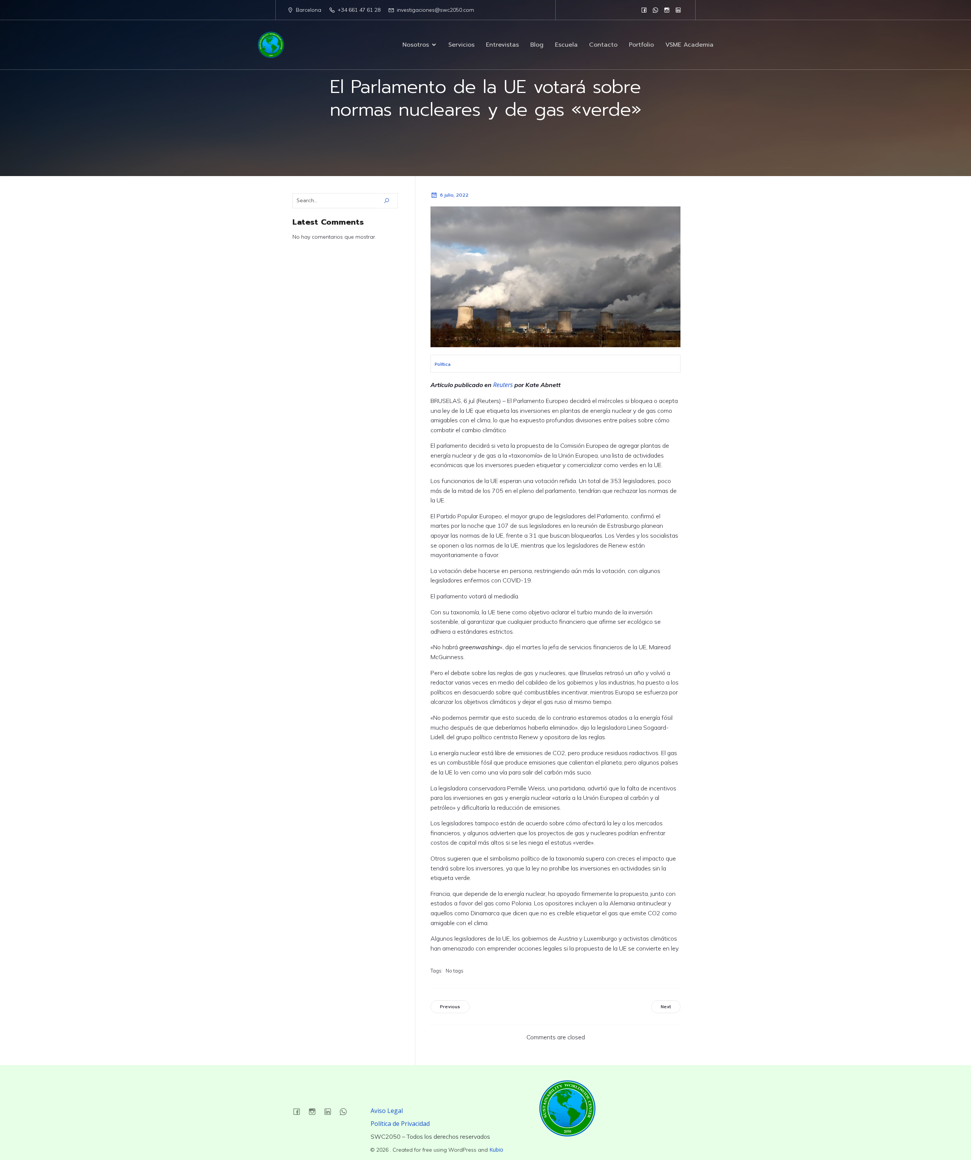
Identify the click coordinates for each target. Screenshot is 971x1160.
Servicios (461, 44)
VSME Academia (689, 44)
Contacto (603, 44)
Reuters (503, 385)
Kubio (496, 1149)
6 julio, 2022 (454, 195)
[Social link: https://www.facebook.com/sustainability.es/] (644, 10)
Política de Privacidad (400, 1123)
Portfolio (641, 44)
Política (443, 364)
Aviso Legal (387, 1110)
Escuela (566, 44)
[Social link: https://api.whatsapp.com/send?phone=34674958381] (655, 10)
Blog (537, 44)
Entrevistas (502, 44)
